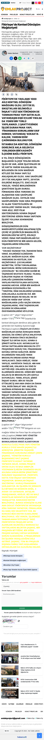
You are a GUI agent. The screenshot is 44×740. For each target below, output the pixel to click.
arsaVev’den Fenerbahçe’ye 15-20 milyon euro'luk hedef (31, 657)
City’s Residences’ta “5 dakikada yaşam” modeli (29, 646)
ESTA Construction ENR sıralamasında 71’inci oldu (30, 681)
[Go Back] (39, 735)
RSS (7, 731)
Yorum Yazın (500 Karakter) (11, 590)
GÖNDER (22, 608)
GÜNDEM (4, 14)
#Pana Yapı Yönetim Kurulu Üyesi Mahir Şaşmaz (20, 570)
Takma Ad (5, 580)
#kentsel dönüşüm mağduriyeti (14, 560)
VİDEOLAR (28, 704)
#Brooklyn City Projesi (11, 565)
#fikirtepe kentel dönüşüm (13, 556)
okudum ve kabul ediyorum (22, 613)
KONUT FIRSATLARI (27, 14)
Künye (24, 3)
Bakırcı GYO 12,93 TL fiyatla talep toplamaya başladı (30, 692)
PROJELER (14, 14)
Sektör (16, 18)
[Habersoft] (22, 737)
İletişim (29, 3)
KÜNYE (4, 704)
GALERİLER (19, 704)
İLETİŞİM (11, 704)
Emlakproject (7, 18)
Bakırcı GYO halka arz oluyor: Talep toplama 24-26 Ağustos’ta (31, 670)
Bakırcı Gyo (30, 718)
